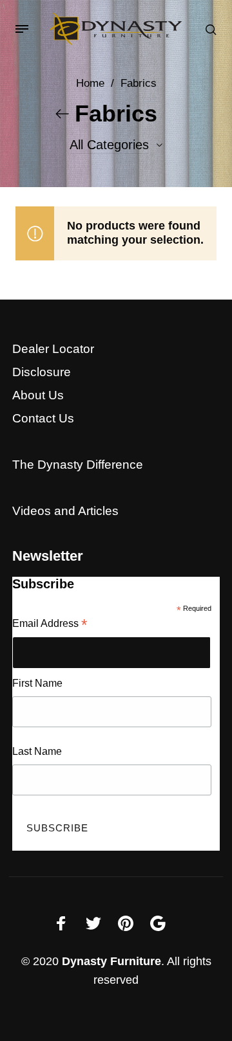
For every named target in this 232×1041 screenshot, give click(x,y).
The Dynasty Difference (77, 464)
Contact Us (43, 418)
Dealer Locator (53, 349)
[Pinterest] (125, 923)
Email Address (49, 624)
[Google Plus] (158, 923)
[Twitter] (93, 923)
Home (90, 83)
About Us (38, 395)
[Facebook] (61, 923)
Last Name (37, 751)
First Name (37, 683)
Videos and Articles (65, 511)
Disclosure (41, 372)
